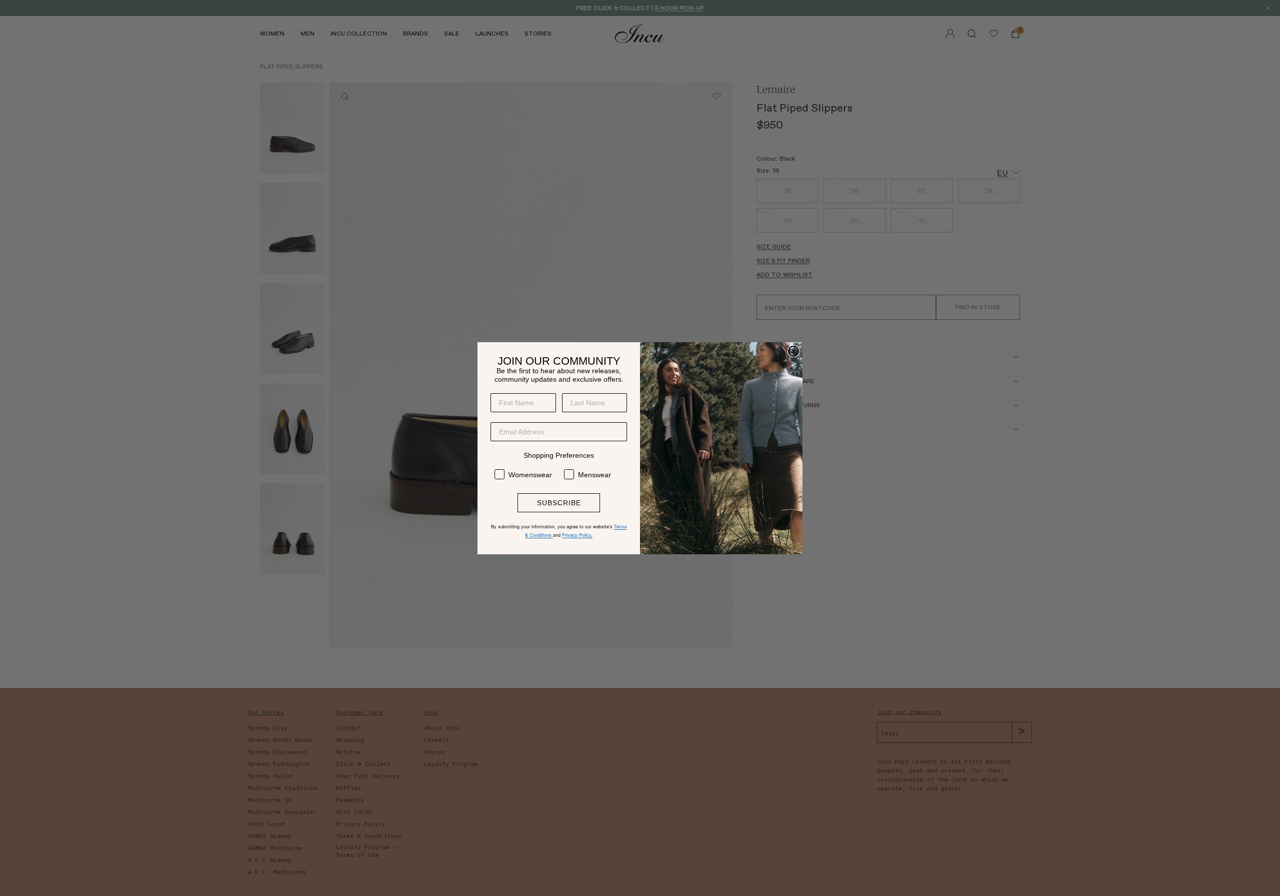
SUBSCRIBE (559, 503)
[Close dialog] (793, 351)
